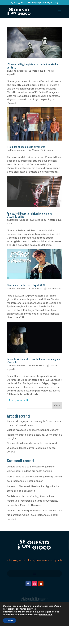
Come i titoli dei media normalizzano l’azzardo (32, 443)
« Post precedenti (17, 400)
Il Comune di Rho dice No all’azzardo (26, 147)
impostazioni (45, 614)
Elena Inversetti (18, 71)
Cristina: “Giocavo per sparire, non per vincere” (33, 429)
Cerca (57, 405)
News (50, 150)
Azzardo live (54, 220)
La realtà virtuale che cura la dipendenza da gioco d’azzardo (33, 360)
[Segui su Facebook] (28, 583)
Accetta (9, 620)
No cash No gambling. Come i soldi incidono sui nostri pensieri (34, 515)
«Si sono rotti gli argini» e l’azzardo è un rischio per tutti (32, 65)
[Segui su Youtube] (40, 583)
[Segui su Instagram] (34, 583)
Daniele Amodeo (19, 220)
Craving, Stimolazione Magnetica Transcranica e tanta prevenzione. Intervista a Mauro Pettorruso (32, 501)
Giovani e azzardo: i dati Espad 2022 (26, 285)
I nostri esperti (54, 288)
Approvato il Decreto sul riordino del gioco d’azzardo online (29, 215)
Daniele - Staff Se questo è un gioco (27, 510)
